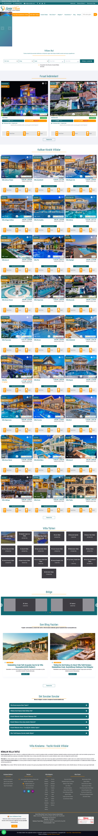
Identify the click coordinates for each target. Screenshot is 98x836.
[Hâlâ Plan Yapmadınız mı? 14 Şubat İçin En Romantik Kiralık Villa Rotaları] (72, 646)
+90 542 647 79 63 (29, 788)
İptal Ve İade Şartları (8, 781)
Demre (52, 800)
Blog (74, 14)
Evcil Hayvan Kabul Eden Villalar (86, 788)
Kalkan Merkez (44, 114)
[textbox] (11, 61)
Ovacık (94, 376)
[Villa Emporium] (24, 98)
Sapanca (53, 803)
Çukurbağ (46, 803)
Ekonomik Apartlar (68, 788)
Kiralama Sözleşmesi (8, 779)
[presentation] (2, 28)
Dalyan (52, 798)
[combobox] (11, 61)
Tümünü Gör (49, 139)
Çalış (94, 296)
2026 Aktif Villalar (34, 14)
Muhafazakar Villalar (86, 779)
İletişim (79, 14)
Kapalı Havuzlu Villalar (86, 785)
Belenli (46, 800)
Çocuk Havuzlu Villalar (68, 798)
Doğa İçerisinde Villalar (68, 796)
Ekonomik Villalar (68, 779)
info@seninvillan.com (29, 783)
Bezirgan (53, 785)
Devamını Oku (24, 676)
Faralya (46, 794)
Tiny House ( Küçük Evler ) (86, 792)
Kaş (46, 796)
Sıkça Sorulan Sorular (8, 783)
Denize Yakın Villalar (68, 790)
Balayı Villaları (87, 781)
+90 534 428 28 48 (29, 785)
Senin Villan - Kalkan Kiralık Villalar (73, 832)
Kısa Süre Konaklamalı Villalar (20, 14)
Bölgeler (60, 14)
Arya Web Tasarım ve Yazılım (53, 834)
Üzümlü (30, 216)
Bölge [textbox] (21, 61)
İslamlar (52, 781)
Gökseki (46, 798)
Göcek (46, 792)
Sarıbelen (29, 296)
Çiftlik (46, 790)
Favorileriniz (67, 14)
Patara (52, 796)
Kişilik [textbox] (36, 61)
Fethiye (91, 296)
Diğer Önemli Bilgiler (8, 785)
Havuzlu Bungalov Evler (86, 790)
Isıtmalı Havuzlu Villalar (86, 783)
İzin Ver (14, 826)
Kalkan (39, 114)
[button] (45, 612)
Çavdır (52, 790)
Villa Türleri (52, 14)
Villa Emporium (5, 117)
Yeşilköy (52, 788)
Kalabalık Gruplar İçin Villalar (68, 781)
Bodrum (52, 805)
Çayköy (52, 792)
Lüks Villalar (68, 785)
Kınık (53, 794)
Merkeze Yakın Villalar (68, 783)
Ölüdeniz (46, 781)
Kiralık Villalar (44, 14)
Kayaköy (46, 783)
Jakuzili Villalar (68, 794)
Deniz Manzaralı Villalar (68, 792)
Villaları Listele (86, 61)
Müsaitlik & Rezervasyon (17, 186)
